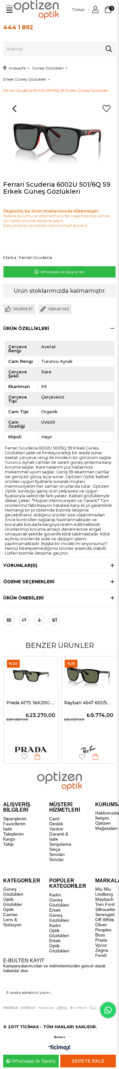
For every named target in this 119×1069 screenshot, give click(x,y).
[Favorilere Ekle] (106, 108)
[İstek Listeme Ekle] (8, 619)
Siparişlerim (15, 818)
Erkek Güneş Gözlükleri (59, 915)
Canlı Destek (56, 821)
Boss (100, 934)
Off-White (104, 919)
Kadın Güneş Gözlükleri (59, 900)
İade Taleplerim (13, 831)
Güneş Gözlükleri (13, 891)
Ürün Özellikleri (26, 328)
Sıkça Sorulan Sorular (57, 854)
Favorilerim (14, 823)
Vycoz (101, 945)
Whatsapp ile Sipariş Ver (61, 271)
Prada (101, 940)
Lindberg (104, 894)
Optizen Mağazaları (106, 826)
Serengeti (105, 914)
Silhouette (105, 909)
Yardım (56, 828)
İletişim (102, 818)
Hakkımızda (107, 812)
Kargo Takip (9, 841)
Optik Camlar (10, 912)
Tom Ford (105, 904)
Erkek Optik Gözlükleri (59, 945)
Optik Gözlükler (12, 902)
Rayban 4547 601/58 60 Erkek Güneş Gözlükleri (49, 703)
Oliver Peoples (103, 927)
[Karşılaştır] (24, 619)
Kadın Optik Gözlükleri (59, 930)
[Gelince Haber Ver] (54, 619)
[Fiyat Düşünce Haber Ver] (39, 619)
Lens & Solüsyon (12, 922)
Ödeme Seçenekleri (29, 582)
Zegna (101, 950)
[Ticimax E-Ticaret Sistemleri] (59, 1048)
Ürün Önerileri (23, 598)
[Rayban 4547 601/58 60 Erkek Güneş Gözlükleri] (49, 674)
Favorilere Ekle (43, 756)
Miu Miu (103, 889)
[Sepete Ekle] (56, 756)
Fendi (101, 955)
